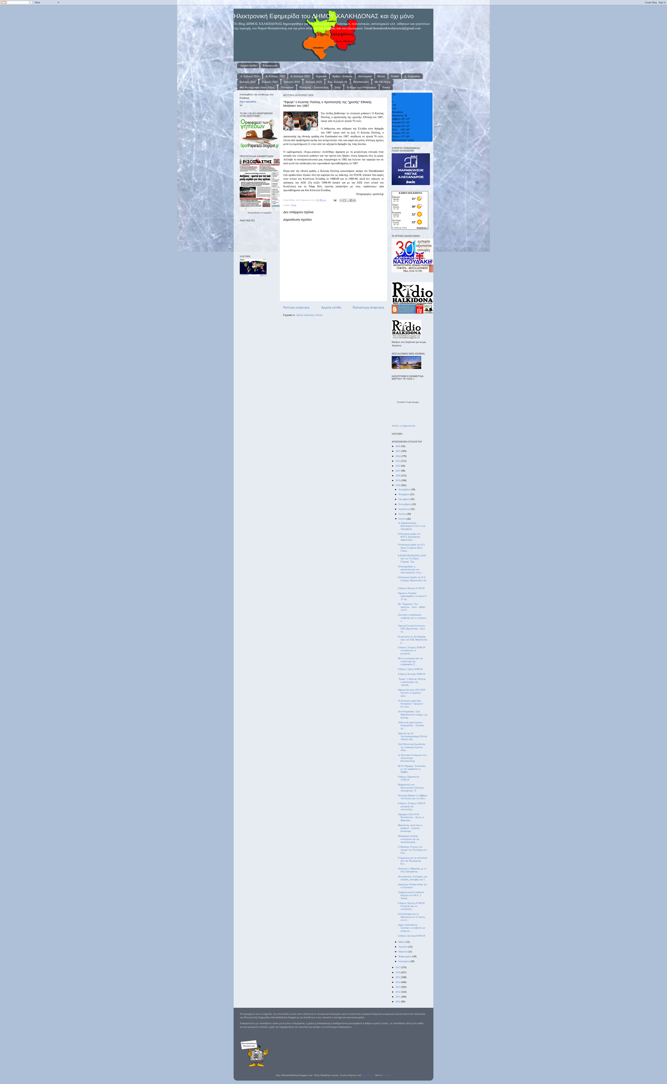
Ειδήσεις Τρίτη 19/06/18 (410, 669)
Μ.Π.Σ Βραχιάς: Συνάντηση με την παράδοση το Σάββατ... (411, 769)
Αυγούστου (404, 509)
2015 (398, 977)
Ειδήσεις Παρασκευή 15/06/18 (408, 778)
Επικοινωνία (270, 65)
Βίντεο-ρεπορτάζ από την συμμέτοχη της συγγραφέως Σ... (410, 661)
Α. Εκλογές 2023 (300, 76)
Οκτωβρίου (404, 499)
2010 (398, 1001)
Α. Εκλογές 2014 (250, 76)
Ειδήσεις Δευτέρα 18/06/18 (411, 674)
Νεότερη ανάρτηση (296, 307)
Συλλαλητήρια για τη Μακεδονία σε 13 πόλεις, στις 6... (412, 916)
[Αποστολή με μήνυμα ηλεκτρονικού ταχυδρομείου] (341, 200)
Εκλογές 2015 (270, 81)
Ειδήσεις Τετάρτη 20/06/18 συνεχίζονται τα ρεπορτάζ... (411, 650)
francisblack (368, 1075)
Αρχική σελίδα (248, 65)
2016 (398, 972)
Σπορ (338, 87)
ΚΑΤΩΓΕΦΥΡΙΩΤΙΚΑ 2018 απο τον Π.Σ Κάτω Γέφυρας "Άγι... (412, 558)
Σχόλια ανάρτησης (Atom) (309, 315)
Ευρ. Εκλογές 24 (337, 81)
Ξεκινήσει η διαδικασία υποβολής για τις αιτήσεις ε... (412, 617)
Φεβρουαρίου (405, 956)
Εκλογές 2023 (314, 81)
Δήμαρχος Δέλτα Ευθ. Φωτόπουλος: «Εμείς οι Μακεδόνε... (411, 817)
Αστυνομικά (365, 76)
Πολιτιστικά (287, 87)
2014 (398, 982)
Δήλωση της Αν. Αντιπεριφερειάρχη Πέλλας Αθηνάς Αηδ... (412, 736)
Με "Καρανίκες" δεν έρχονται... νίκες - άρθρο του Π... (411, 607)
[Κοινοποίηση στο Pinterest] (354, 200)
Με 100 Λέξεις (383, 81)
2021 (398, 470)
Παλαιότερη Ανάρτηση (368, 307)
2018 (398, 485)
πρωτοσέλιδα (255, 213)
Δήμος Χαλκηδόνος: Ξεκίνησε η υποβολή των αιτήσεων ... (411, 927)
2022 (398, 465)
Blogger (386, 1075)
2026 (398, 446)
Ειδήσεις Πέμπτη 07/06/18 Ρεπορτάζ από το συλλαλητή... (411, 906)
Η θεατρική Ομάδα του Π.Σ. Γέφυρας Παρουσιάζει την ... (412, 580)
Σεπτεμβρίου (405, 504)
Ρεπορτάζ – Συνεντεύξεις (314, 87)
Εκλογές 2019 (292, 81)
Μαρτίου (403, 951)
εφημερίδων (267, 213)
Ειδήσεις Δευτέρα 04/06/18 (411, 935)
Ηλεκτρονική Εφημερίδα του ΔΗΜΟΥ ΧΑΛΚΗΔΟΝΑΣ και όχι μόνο (324, 16)
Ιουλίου (402, 513)
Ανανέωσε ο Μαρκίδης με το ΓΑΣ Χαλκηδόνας (412, 870)
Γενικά (394, 76)
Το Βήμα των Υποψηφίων (361, 87)
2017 (398, 967)
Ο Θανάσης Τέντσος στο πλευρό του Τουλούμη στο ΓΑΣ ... (412, 849)
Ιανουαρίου (404, 961)
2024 (398, 456)
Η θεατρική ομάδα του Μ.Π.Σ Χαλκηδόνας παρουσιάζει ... (409, 536)
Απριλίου (403, 946)
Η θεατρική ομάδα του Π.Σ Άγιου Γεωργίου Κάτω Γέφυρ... (411, 547)
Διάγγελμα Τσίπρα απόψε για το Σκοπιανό (412, 886)
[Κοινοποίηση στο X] (347, 200)
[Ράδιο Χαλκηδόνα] (241, 105)
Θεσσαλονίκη (361, 81)
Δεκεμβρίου (404, 489)
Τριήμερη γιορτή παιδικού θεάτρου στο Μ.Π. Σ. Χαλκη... (411, 895)
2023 (398, 461)
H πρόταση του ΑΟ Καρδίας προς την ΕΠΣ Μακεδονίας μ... (412, 639)
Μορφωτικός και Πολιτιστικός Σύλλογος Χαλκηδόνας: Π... (411, 787)
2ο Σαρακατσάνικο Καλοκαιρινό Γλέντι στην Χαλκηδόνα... (412, 526)
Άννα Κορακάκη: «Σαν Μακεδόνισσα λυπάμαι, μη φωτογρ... (412, 714)
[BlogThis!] (344, 200)
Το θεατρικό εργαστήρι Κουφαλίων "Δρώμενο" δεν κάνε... (411, 703)
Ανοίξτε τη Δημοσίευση (403, 425)
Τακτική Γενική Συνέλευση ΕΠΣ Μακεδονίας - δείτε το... (411, 628)
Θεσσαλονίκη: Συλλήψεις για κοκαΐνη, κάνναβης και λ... (412, 878)
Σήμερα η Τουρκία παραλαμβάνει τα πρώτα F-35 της (412, 596)
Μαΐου (402, 941)
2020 (398, 475)
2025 (398, 451)
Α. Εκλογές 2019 (275, 76)
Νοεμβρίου (404, 494)
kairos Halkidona (410, 193)
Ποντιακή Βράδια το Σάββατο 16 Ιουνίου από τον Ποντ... (412, 797)
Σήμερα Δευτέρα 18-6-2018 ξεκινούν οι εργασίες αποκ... (411, 692)
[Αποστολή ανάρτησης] (334, 200)
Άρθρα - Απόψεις (342, 76)
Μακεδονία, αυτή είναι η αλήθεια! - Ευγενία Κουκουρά (410, 828)
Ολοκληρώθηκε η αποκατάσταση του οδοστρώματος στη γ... (410, 569)
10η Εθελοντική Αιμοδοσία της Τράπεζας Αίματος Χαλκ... (411, 747)
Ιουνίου (402, 518)
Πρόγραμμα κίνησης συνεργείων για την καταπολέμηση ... (408, 839)
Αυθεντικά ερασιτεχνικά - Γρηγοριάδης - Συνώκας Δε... (411, 725)
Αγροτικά (321, 76)
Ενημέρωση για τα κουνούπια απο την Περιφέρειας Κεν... (412, 860)
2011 (398, 996)
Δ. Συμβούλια (412, 76)
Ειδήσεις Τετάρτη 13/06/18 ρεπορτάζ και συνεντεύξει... (411, 806)
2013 (398, 987)
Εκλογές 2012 (248, 81)
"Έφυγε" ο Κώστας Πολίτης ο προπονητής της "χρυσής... (412, 682)
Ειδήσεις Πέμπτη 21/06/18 (411, 588)
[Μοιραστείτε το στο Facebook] (351, 200)
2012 (398, 991)
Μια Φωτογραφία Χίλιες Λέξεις (257, 87)
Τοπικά (386, 87)
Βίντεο (381, 76)
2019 (398, 480)
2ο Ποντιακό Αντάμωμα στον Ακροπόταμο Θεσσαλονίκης (412, 758)
